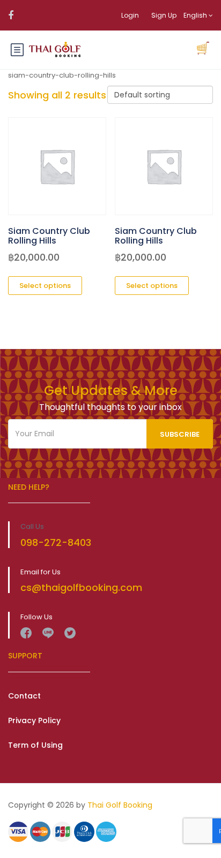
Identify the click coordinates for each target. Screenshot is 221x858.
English (196, 15)
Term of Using (35, 745)
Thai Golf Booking (119, 805)
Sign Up (163, 15)
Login (130, 15)
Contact (24, 695)
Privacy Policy (34, 720)
